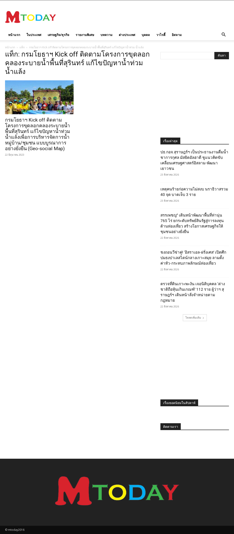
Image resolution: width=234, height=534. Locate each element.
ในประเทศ (34, 35)
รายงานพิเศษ (85, 35)
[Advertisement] (145, 17)
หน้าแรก (14, 35)
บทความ (106, 35)
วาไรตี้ (160, 35)
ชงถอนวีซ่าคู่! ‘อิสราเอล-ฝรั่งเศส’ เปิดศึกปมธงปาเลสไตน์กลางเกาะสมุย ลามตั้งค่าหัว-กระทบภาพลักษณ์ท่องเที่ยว (193, 258)
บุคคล (146, 35)
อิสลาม (177, 35)
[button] (223, 35)
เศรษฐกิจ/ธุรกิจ (58, 35)
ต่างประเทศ (127, 35)
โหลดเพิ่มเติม (193, 318)
